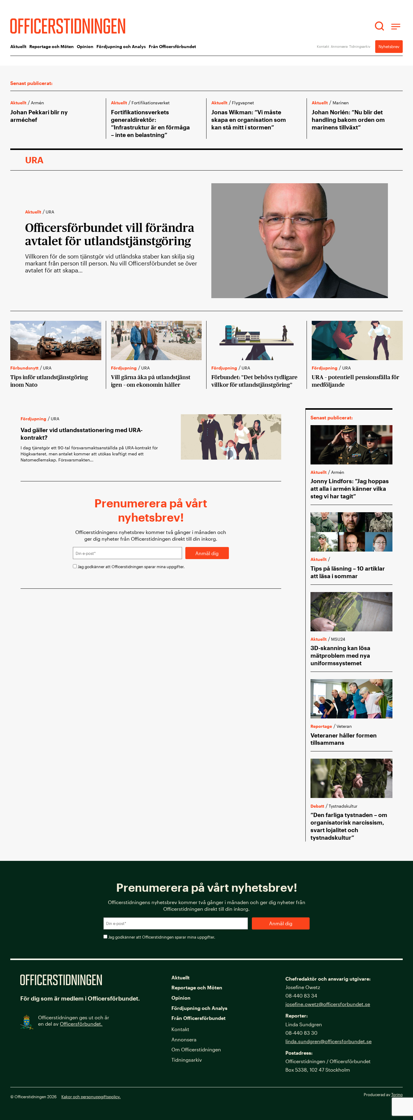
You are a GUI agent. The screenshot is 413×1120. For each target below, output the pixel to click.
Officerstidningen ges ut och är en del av (73, 1020)
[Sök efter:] (380, 26)
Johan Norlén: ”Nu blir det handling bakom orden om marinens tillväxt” (348, 120)
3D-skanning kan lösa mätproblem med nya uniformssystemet (340, 655)
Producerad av (383, 1094)
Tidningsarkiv (359, 46)
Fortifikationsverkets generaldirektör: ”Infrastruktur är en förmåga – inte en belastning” (150, 123)
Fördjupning (124, 367)
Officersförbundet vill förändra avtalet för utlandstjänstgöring (111, 234)
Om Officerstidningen (196, 1049)
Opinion (85, 46)
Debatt (317, 806)
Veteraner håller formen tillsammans (344, 739)
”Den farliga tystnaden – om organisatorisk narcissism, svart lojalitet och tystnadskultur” (349, 826)
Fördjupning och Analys (121, 46)
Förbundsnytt (24, 367)
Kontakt (323, 46)
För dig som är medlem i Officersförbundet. (80, 998)
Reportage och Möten (51, 46)
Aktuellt (18, 46)
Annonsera (339, 46)
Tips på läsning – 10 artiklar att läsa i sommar (348, 572)
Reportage (321, 726)
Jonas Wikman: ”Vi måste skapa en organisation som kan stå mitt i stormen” (248, 120)
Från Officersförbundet (172, 46)
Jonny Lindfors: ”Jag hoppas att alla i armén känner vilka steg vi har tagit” (350, 488)
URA (50, 211)
